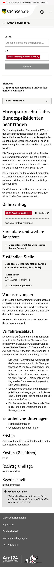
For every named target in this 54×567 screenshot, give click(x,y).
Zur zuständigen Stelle (20, 285)
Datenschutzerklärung (14, 517)
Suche (8, 37)
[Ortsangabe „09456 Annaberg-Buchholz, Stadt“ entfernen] (38, 57)
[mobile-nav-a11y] (42, 12)
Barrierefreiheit (10, 531)
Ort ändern (40, 213)
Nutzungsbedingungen (15, 538)
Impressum (8, 524)
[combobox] (27, 43)
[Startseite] (21, 11)
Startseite (8, 83)
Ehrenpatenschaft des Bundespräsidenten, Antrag (29, 246)
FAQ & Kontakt (10, 545)
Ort (6, 51)
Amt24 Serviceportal (18, 23)
